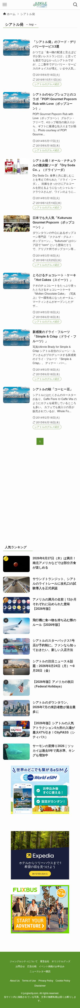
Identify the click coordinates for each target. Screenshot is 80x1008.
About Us (15, 980)
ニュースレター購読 (40, 971)
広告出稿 (32, 966)
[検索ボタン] (75, 4)
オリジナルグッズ (61, 961)
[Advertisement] (40, 497)
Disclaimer (40, 985)
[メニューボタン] (4, 4)
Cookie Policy (63, 980)
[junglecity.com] (40, 4)
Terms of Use (29, 980)
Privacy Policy (45, 980)
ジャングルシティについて (24, 961)
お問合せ (20, 966)
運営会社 (44, 961)
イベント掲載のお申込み (51, 966)
